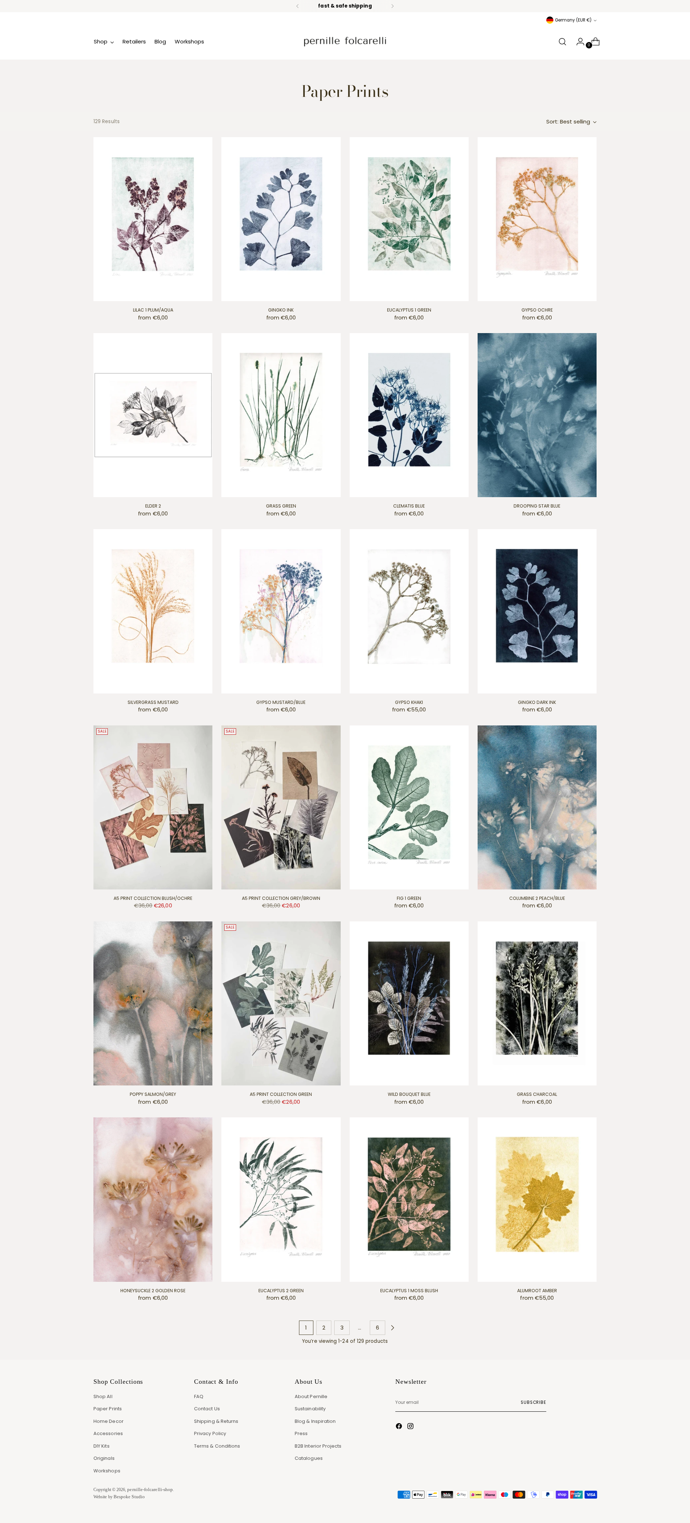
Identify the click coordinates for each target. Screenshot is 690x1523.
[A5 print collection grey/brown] (280, 807)
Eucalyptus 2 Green (281, 1291)
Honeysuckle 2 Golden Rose (152, 1291)
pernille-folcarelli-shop (150, 1489)
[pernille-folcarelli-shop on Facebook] (399, 1427)
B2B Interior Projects (318, 1446)
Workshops (106, 1470)
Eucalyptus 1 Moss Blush (409, 1291)
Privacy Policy (210, 1433)
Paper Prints (107, 1408)
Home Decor (108, 1421)
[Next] (392, 6)
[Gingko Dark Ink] (537, 611)
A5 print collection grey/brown (281, 898)
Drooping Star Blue (537, 506)
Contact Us (207, 1408)
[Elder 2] (152, 415)
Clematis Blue (409, 506)
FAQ (198, 1396)
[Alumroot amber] (537, 1199)
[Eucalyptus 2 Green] (280, 1199)
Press (301, 1433)
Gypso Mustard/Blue (280, 702)
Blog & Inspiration (315, 1421)
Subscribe (533, 1402)
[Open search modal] (562, 41)
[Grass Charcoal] (537, 1003)
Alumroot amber (537, 1291)
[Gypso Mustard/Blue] (280, 611)
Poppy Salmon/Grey (153, 1094)
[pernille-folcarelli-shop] (345, 41)
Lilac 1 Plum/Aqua (153, 310)
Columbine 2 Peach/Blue (537, 898)
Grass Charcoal (537, 1094)
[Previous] (297, 6)
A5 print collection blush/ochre (153, 898)
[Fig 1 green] (409, 807)
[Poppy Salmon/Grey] (152, 1003)
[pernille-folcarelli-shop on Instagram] (411, 1427)
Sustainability (310, 1408)
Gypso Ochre (537, 310)
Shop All (102, 1396)
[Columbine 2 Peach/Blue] (537, 807)
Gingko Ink (281, 310)
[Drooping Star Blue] (537, 415)
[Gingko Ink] (280, 219)
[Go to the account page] (577, 41)
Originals (104, 1458)
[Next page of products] (392, 1328)
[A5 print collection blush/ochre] (152, 807)
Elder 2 (153, 506)
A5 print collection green (281, 1094)
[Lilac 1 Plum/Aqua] (152, 219)
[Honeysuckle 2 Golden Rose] (152, 1199)
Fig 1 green (409, 898)
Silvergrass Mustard (153, 702)
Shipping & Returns (216, 1421)
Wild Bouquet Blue (409, 1094)
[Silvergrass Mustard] (152, 611)
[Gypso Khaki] (409, 611)
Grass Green (281, 506)
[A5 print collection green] (280, 1003)
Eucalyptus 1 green (409, 310)
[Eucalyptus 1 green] (409, 219)
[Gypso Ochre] (537, 219)
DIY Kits (101, 1446)
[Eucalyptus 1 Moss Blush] (409, 1199)
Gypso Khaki (409, 702)
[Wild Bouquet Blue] (409, 1003)
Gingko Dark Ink (537, 702)
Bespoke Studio (129, 1496)
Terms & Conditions (217, 1446)
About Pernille (311, 1396)
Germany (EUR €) (573, 20)
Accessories (108, 1433)
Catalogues (309, 1458)
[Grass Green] (280, 415)
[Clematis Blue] (409, 415)
